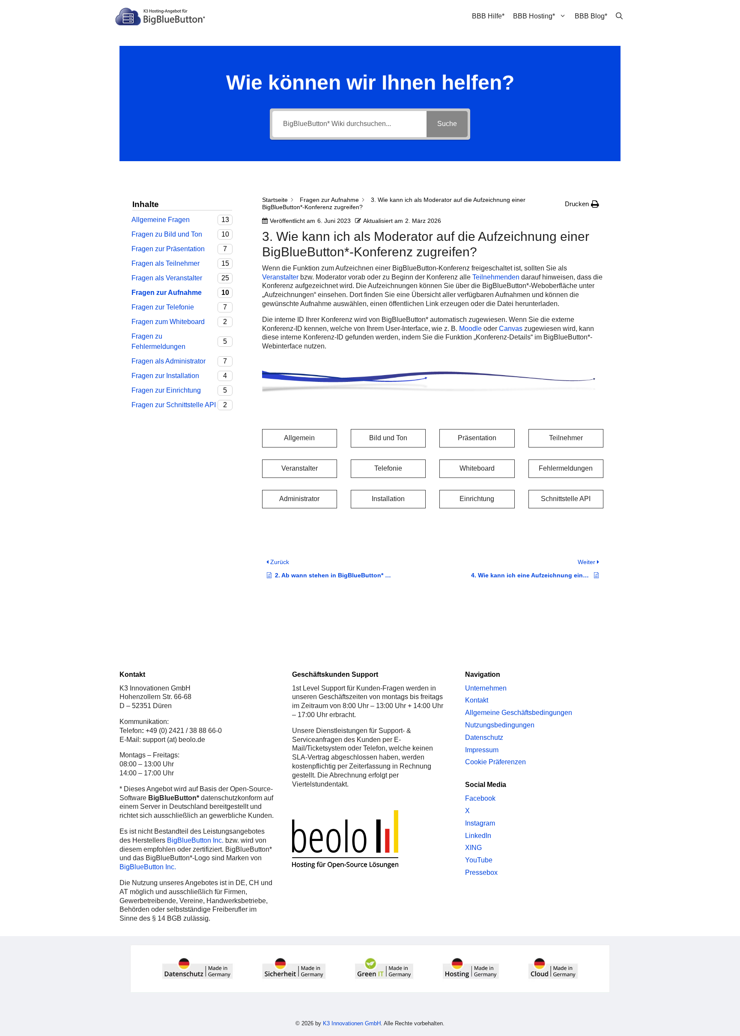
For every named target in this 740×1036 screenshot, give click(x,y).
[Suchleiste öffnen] (619, 16)
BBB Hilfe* (488, 16)
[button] (582, 204)
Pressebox (481, 872)
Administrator (299, 498)
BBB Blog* (591, 16)
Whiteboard (477, 468)
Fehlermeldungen (566, 468)
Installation (388, 498)
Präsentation (477, 437)
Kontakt (476, 700)
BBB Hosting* (534, 16)
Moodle (470, 328)
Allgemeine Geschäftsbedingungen (518, 712)
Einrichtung (477, 498)
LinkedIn (478, 835)
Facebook (480, 798)
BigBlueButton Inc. (195, 840)
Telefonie (388, 468)
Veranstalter (280, 277)
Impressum (481, 750)
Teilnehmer (566, 437)
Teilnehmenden (495, 277)
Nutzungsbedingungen (499, 725)
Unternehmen (486, 688)
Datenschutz (484, 737)
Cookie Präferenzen (495, 762)
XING (473, 847)
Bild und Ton (388, 437)
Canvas (510, 328)
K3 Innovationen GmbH (352, 1023)
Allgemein (299, 437)
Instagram (480, 823)
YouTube (478, 860)
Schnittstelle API (566, 498)
